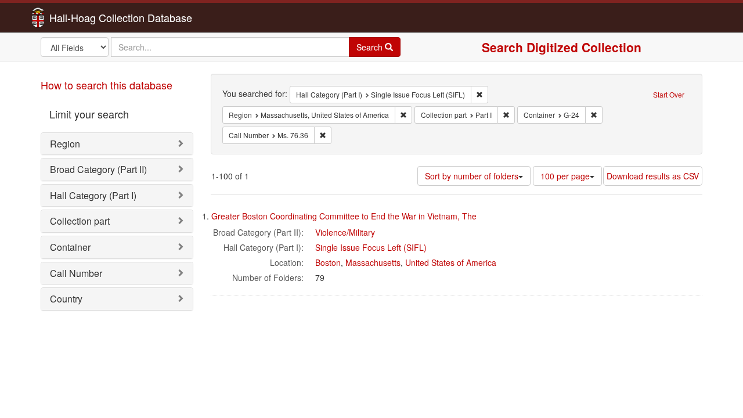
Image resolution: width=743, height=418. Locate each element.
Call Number (76, 273)
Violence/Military (345, 232)
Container (70, 247)
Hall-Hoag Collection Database (84, 17)
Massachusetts (373, 262)
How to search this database (106, 84)
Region (65, 143)
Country (66, 298)
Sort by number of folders (471, 176)
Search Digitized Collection (561, 47)
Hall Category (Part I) (93, 195)
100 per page (565, 176)
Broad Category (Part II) (98, 169)
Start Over (668, 94)
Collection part (80, 221)
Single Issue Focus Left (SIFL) (371, 247)
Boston (328, 262)
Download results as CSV (653, 176)
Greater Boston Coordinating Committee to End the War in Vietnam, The (344, 216)
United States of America (450, 262)
